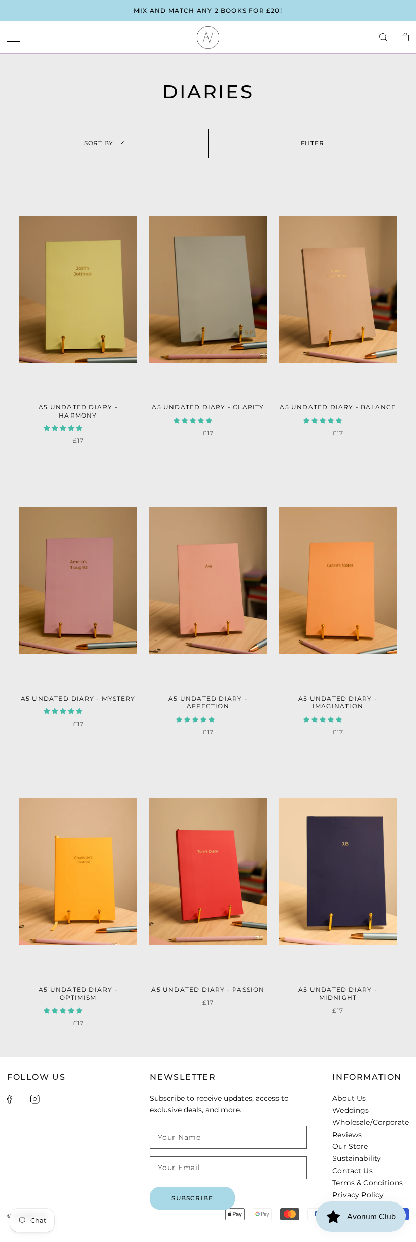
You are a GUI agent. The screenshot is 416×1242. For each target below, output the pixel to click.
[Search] (383, 37)
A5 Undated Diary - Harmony (78, 411)
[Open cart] (405, 38)
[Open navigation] (13, 38)
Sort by (98, 143)
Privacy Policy (358, 1194)
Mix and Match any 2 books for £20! (208, 10)
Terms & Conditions (367, 1182)
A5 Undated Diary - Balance (338, 407)
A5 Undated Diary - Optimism (78, 993)
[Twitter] (21, 1099)
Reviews (347, 1134)
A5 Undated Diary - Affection (208, 702)
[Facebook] (10, 1099)
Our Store (350, 1146)
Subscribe (192, 1198)
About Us (349, 1098)
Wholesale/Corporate (370, 1122)
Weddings (350, 1110)
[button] (64, 428)
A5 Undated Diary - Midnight (337, 993)
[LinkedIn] (48, 1099)
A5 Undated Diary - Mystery (78, 698)
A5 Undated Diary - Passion (207, 989)
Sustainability (356, 1158)
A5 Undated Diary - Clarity (208, 407)
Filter (312, 143)
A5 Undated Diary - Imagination (337, 702)
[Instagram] (35, 1099)
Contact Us (352, 1170)
